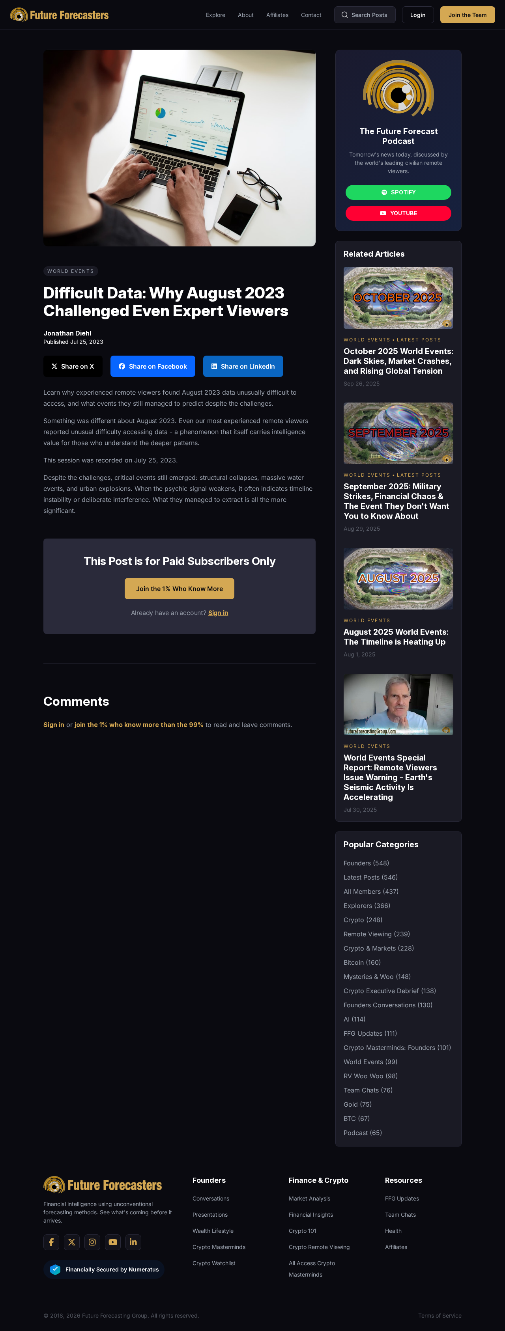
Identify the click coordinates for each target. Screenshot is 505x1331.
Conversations (211, 1198)
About (246, 14)
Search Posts (369, 14)
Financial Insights (311, 1214)
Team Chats (400, 1214)
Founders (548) (366, 863)
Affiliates (277, 14)
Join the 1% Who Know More (179, 589)
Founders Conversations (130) (388, 1005)
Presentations (210, 1214)
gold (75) (358, 1104)
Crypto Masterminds (219, 1246)
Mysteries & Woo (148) (377, 977)
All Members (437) (371, 891)
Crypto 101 (302, 1230)
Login (418, 14)
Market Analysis (309, 1198)
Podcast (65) (363, 1133)
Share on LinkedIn (248, 366)
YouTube (403, 213)
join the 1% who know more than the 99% (139, 725)
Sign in (218, 613)
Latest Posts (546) (371, 877)
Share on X (77, 366)
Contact (311, 14)
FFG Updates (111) (370, 1033)
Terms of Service (440, 1315)
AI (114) (355, 1019)
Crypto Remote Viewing (319, 1246)
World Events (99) (371, 1062)
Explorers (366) (367, 906)
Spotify (403, 192)
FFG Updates (402, 1198)
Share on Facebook (158, 366)
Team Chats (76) (368, 1090)
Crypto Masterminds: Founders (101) (397, 1047)
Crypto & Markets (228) (379, 948)
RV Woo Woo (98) (371, 1076)
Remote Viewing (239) (377, 934)
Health (393, 1230)
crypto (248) (363, 920)
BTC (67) (357, 1118)
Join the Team (468, 14)
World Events (70, 271)
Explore (215, 14)
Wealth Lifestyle (213, 1230)
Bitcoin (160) (362, 962)
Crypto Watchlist (214, 1263)
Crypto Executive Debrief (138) (390, 991)
